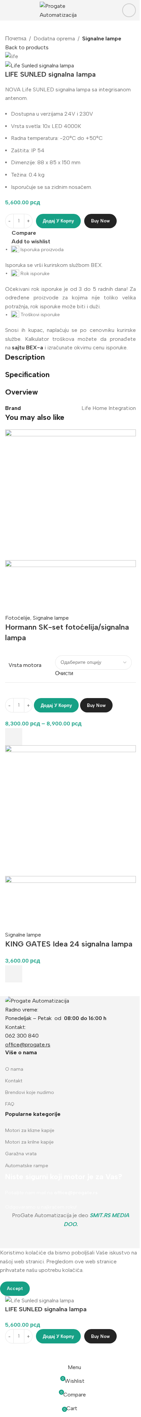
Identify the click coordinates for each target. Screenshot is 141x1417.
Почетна (15, 38)
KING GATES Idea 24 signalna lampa (68, 944)
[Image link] (37, 1000)
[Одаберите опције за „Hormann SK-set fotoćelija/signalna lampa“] (13, 736)
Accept (15, 1288)
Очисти (64, 673)
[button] (13, 973)
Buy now (100, 220)
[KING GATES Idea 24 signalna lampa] (70, 810)
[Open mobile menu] (8, 10)
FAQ (9, 1104)
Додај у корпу (58, 220)
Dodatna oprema (54, 38)
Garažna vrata (21, 1154)
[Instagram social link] (129, 10)
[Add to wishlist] (13, 598)
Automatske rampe (26, 1166)
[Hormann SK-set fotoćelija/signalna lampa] (70, 494)
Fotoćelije (17, 618)
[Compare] (13, 1352)
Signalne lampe (101, 38)
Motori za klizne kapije (29, 1130)
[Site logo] (70, 10)
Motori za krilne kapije (29, 1142)
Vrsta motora (25, 665)
